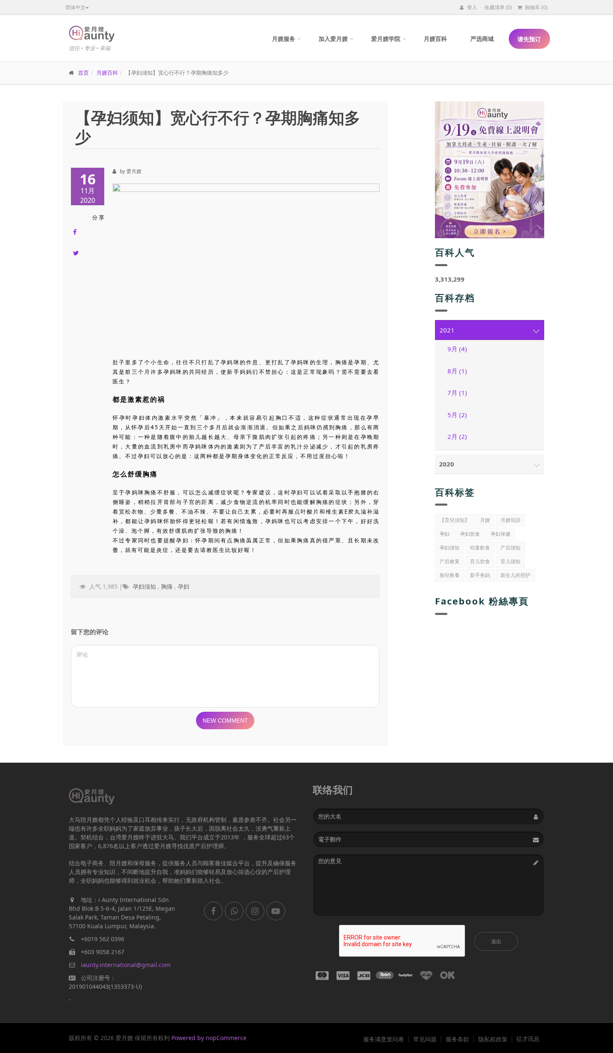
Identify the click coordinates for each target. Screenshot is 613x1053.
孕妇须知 (144, 586)
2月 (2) (457, 436)
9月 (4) (457, 349)
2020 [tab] (446, 464)
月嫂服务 (283, 39)
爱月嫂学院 (385, 39)
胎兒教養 (450, 575)
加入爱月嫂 (333, 39)
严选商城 (482, 39)
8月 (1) (457, 371)
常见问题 (425, 1039)
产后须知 (510, 547)
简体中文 (75, 7)
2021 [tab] (447, 330)
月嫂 (485, 520)
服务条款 (457, 1039)
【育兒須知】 (455, 520)
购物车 (536, 7)
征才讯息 (528, 1039)
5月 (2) (457, 415)
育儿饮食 (480, 561)
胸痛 (167, 586)
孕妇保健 (500, 533)
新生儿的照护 (515, 575)
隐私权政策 (492, 1039)
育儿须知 (510, 561)
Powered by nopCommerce (208, 1038)
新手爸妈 (480, 575)
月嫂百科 (435, 39)
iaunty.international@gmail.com (126, 965)
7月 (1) (457, 392)
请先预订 (529, 39)
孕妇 (183, 586)
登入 (471, 7)
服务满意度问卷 (383, 1039)
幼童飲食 (480, 547)
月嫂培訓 (510, 520)
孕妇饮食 (470, 533)
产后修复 (450, 561)
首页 (83, 72)
